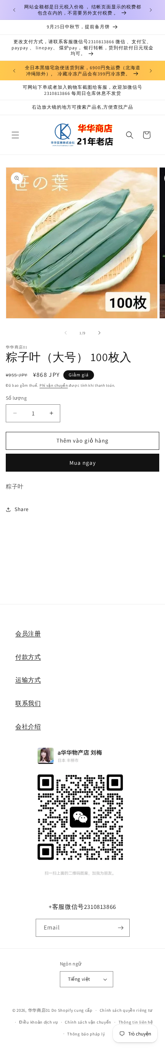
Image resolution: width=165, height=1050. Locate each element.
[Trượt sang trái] (65, 332)
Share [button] (22, 509)
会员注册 (28, 634)
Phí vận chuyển (54, 385)
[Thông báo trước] (14, 10)
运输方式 (28, 680)
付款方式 (28, 657)
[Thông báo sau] (150, 10)
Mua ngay (82, 462)
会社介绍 (28, 727)
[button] (15, 135)
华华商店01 (39, 1010)
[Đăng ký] (120, 928)
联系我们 (28, 703)
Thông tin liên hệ (136, 1022)
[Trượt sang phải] (99, 332)
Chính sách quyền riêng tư (126, 1010)
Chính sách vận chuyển (88, 1022)
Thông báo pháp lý (86, 1034)
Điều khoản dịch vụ (38, 1022)
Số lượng (16, 398)
